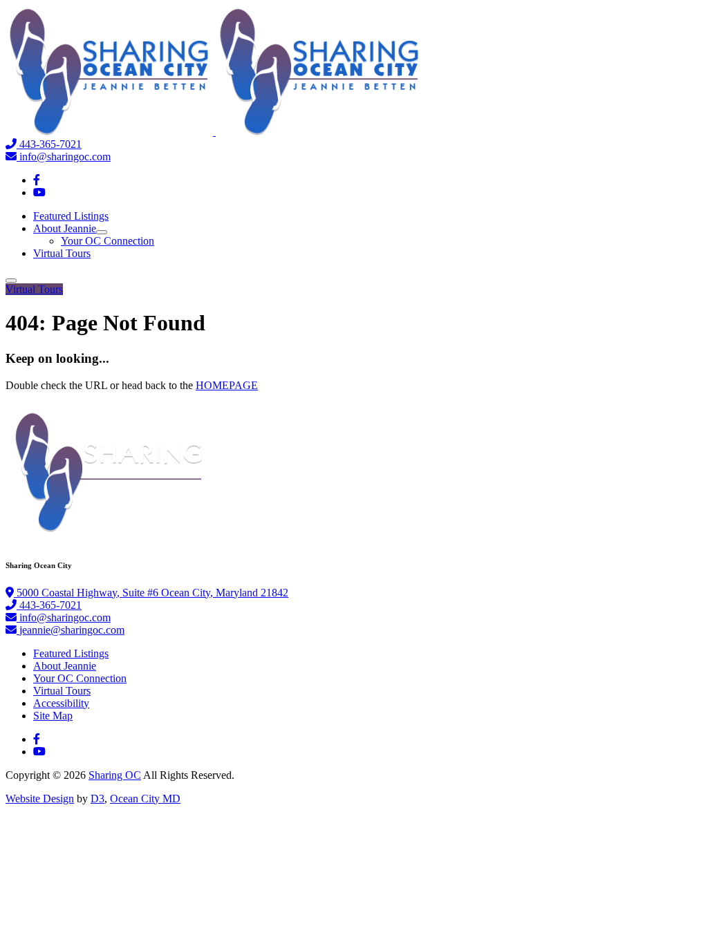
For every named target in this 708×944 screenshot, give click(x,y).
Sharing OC (114, 775)
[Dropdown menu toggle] (101, 232)
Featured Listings (71, 216)
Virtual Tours (62, 253)
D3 (97, 798)
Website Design (40, 798)
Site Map (53, 715)
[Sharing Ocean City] (214, 132)
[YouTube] (39, 192)
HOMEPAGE (227, 385)
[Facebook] (36, 180)
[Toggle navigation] (11, 281)
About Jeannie (64, 228)
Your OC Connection (107, 241)
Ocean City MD (145, 798)
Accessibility (61, 703)
